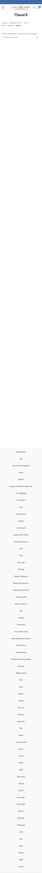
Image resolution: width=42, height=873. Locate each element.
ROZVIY (21, 790)
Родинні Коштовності (21, 535)
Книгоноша (21, 625)
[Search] (34, 7)
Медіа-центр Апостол (21, 583)
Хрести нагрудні (8, 25)
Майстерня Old (21, 597)
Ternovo (21, 749)
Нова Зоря (21, 562)
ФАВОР (21, 479)
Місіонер (21, 569)
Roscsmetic (21, 797)
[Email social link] (19, 2)
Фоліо (21, 473)
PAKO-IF (21, 811)
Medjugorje (21, 825)
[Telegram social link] (22, 2)
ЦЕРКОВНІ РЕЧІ (16, 23)
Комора (21, 618)
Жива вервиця (21, 652)
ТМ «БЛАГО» (21, 500)
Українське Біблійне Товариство (21, 486)
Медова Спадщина (21, 576)
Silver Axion (21, 777)
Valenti (21, 735)
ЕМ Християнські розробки (21, 659)
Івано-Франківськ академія (21, 638)
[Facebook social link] (18, 2)
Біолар (21, 694)
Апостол (21, 708)
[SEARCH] (37, 37)
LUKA (21, 832)
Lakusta (21, 853)
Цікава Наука (21, 452)
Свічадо (21, 521)
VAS (21, 728)
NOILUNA (21, 818)
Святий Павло (21, 514)
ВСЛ (21, 680)
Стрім (21, 507)
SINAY (21, 770)
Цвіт (21, 459)
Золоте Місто (21, 645)
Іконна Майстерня (21, 632)
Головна (5, 23)
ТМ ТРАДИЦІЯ (21, 493)
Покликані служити (21, 542)
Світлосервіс (21, 528)
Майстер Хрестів (21, 604)
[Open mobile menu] (3, 7)
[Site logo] (21, 7)
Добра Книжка (21, 673)
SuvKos (21, 756)
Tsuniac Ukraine (21, 742)
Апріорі (21, 701)
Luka (21, 839)
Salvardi (21, 783)
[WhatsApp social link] (21, 2)
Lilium (21, 846)
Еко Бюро (21, 666)
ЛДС (21, 611)
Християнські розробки (21, 466)
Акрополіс (21, 721)
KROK (21, 860)
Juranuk (21, 866)
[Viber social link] (23, 2)
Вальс (21, 687)
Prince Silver (21, 804)
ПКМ (21, 549)
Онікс (21, 555)
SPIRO (21, 763)
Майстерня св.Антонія (21, 590)
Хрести (26, 23)
